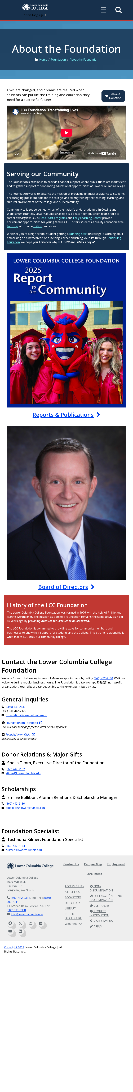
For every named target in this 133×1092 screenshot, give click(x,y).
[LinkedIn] (20, 931)
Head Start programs (53, 218)
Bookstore (73, 897)
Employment (116, 864)
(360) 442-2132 (15, 769)
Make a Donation (115, 96)
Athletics (72, 892)
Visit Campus (103, 921)
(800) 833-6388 (16, 910)
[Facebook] (10, 923)
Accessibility (74, 886)
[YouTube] (10, 931)
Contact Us (71, 864)
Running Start (78, 234)
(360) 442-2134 (15, 846)
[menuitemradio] (103, 10)
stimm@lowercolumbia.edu (23, 773)
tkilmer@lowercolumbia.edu (24, 850)
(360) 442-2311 (20, 898)
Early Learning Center (87, 218)
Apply (97, 926)
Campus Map (93, 864)
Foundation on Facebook (22, 723)
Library (70, 908)
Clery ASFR (101, 906)
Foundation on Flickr (18, 734)
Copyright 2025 (14, 947)
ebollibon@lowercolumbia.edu (25, 808)
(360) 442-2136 (15, 803)
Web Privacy (74, 924)
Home (43, 59)
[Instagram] (30, 923)
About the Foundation (84, 59)
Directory (72, 903)
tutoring (12, 226)
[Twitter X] (20, 923)
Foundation (58, 59)
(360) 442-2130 (103, 678)
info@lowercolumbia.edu (27, 914)
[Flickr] (40, 923)
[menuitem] (35, 7)
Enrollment (94, 874)
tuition (37, 226)
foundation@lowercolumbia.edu (26, 715)
